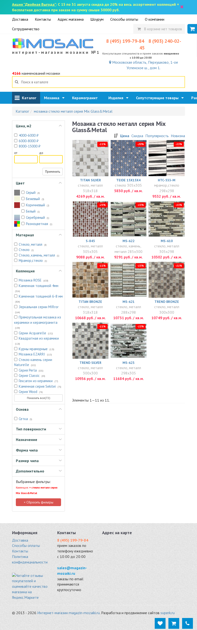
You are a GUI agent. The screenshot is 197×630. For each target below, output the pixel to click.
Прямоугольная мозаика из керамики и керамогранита (37, 322)
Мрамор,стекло (33, 260)
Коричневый (37, 205)
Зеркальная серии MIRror (37, 309)
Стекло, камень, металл (39, 255)
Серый (33, 192)
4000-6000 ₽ (28, 135)
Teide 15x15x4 (128, 180)
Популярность (157, 135)
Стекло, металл (33, 244)
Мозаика (53, 97)
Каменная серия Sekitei (40, 386)
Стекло (26, 249)
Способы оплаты (124, 19)
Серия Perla (31, 370)
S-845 (90, 241)
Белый (33, 211)
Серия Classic (32, 375)
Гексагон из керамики (38, 381)
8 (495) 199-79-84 (125, 41)
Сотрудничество (25, 28)
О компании (154, 19)
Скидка (137, 135)
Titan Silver (90, 180)
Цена (124, 135)
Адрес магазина (71, 19)
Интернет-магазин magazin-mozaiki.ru (68, 612)
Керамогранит (86, 97)
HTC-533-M (166, 180)
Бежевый (35, 198)
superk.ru (167, 612)
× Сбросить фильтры (38, 502)
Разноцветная (39, 223)
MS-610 (167, 241)
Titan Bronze (90, 302)
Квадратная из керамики (37, 340)
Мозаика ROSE (33, 280)
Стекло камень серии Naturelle (33, 362)
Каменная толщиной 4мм (36, 288)
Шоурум (97, 19)
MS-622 (129, 241)
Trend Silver (90, 363)
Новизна (178, 135)
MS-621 (129, 302)
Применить (52, 172)
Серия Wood (31, 391)
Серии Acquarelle (36, 333)
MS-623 (129, 363)
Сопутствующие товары (158, 97)
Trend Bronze (166, 302)
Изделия (117, 97)
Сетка (25, 418)
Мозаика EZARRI (35, 354)
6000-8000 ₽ (28, 141)
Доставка (20, 19)
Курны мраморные (36, 349)
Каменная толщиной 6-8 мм (39, 298)
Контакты (43, 19)
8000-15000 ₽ (29, 146)
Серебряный (37, 217)
